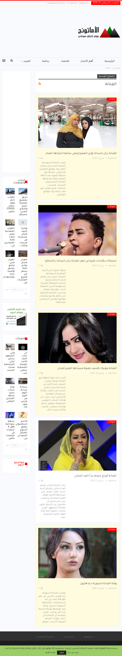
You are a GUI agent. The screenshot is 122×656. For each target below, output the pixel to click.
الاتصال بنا (72, 3)
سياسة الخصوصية (56, 3)
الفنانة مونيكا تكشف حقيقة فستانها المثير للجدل (87, 368)
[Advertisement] (40, 31)
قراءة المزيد (50, 653)
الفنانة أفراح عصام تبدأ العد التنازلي (95, 476)
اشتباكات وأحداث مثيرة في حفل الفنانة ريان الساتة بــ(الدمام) (81, 261)
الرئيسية (110, 61)
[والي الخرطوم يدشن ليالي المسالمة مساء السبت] (10, 347)
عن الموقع (84, 3)
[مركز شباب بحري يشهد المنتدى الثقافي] (10, 381)
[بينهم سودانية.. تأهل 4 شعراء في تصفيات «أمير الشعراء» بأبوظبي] (10, 415)
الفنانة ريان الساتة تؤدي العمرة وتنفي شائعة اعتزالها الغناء (81, 153)
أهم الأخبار (87, 61)
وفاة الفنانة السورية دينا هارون (98, 583)
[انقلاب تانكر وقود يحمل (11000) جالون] (10, 191)
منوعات (111, 99)
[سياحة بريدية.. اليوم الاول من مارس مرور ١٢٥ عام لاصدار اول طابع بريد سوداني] (22, 381)
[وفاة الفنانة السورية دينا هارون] (77, 553)
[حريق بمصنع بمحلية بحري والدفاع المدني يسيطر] (22, 191)
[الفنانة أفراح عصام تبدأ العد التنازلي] (77, 445)
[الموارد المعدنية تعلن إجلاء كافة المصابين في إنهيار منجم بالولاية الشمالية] (10, 222)
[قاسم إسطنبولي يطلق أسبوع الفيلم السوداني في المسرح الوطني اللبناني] (22, 415)
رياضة (45, 61)
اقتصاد (65, 61)
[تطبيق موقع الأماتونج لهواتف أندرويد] (16, 317)
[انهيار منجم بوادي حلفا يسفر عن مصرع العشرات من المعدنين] (22, 253)
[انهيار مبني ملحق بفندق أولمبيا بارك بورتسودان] (10, 253)
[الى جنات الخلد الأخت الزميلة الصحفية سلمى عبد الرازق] (22, 347)
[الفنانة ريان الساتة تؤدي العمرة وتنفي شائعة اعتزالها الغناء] (77, 123)
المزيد (27, 61)
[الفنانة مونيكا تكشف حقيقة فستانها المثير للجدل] (77, 338)
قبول (61, 653)
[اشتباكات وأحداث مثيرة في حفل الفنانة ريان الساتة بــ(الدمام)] (77, 230)
